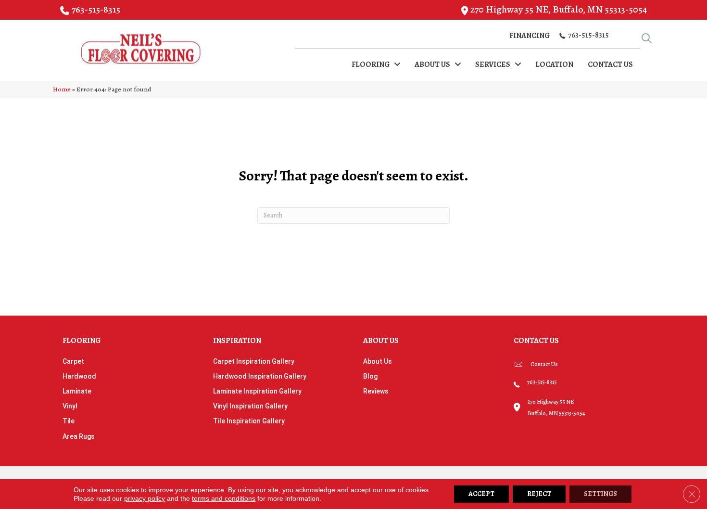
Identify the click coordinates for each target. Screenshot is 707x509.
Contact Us (544, 364)
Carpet (73, 361)
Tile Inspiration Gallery (249, 421)
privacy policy (144, 498)
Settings (600, 493)
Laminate (77, 391)
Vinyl (70, 406)
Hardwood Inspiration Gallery (259, 376)
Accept (481, 493)
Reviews (376, 391)
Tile (69, 421)
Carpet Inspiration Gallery (253, 361)
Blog (370, 376)
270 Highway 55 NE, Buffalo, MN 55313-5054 (558, 9)
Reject (539, 493)
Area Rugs (79, 436)
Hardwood (79, 376)
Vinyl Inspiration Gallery (250, 406)
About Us (377, 361)
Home (62, 89)
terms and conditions (223, 498)
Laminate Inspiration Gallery (257, 391)
